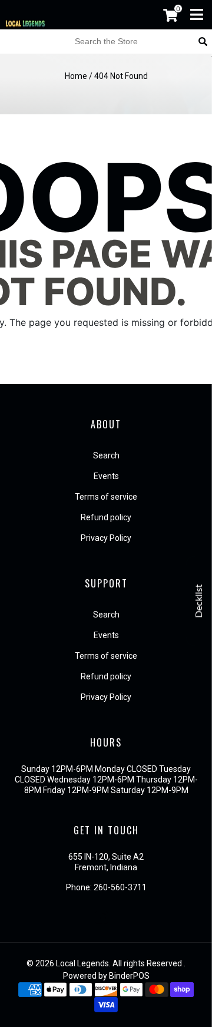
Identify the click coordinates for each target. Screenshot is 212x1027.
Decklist (199, 600)
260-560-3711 (120, 887)
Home (76, 76)
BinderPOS (129, 975)
